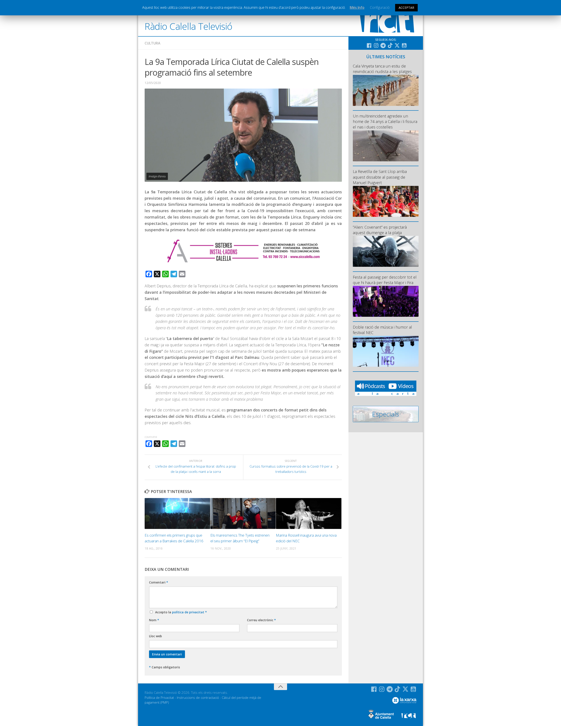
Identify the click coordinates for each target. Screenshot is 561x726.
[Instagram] (376, 45)
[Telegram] (383, 45)
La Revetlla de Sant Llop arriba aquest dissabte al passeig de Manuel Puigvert (380, 177)
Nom (154, 620)
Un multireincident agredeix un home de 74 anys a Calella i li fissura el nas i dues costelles (385, 121)
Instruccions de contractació (198, 697)
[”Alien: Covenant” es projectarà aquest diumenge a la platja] (386, 251)
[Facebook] (369, 45)
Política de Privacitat (159, 697)
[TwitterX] (397, 45)
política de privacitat (188, 612)
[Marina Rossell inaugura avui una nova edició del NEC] (308, 513)
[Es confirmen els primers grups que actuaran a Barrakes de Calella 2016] (177, 513)
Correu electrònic (261, 620)
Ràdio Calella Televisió (188, 26)
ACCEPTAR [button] (406, 7)
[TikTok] (390, 45)
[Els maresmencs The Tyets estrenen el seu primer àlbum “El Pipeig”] (243, 513)
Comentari (158, 582)
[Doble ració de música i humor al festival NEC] (386, 351)
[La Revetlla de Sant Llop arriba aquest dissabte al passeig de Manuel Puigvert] (386, 201)
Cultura (152, 43)
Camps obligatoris (164, 667)
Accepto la (180, 612)
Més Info (357, 7)
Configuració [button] (380, 7)
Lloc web (155, 636)
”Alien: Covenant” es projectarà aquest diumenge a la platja (380, 229)
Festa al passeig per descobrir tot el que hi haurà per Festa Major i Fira (385, 279)
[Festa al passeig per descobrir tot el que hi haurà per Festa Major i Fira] (386, 301)
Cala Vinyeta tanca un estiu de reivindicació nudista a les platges (382, 68)
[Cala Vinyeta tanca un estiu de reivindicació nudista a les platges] (386, 90)
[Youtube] (404, 45)
